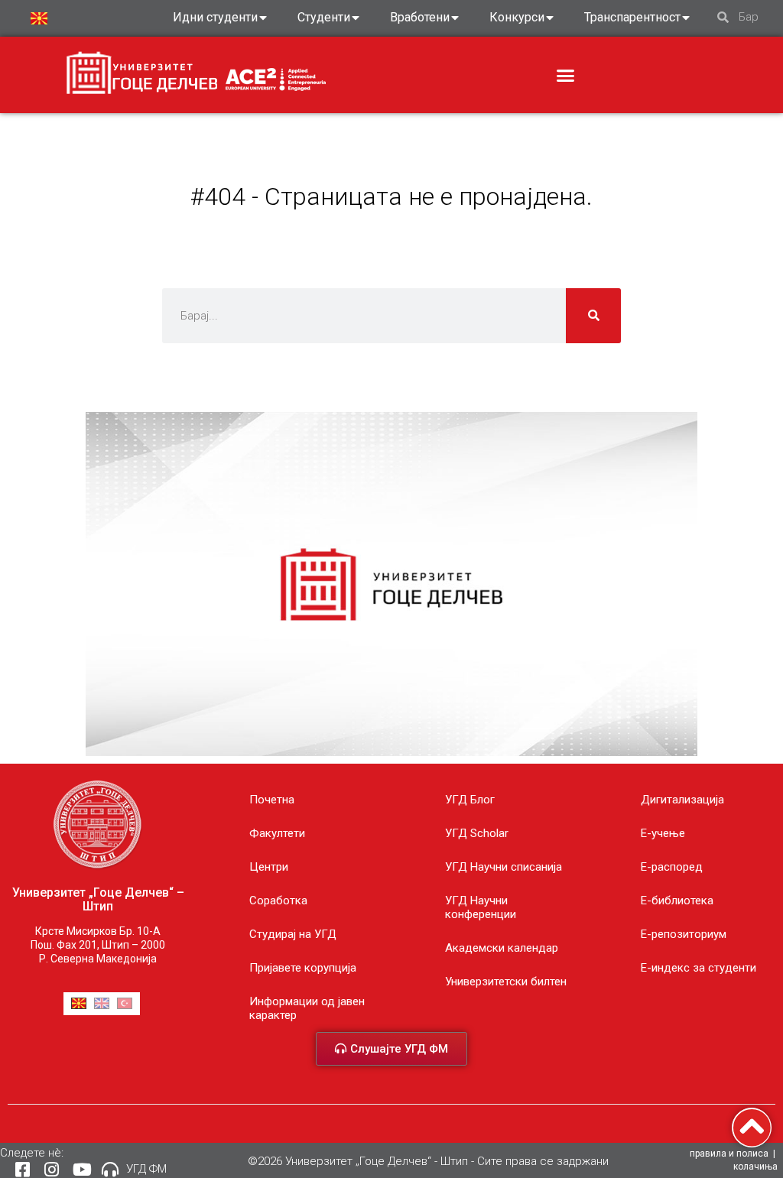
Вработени (420, 17)
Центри (268, 867)
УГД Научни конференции (480, 907)
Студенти (323, 17)
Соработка (278, 900)
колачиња (755, 1166)
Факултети (277, 833)
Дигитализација (682, 799)
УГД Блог (470, 799)
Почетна (271, 799)
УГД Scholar (476, 833)
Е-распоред (672, 867)
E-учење (663, 833)
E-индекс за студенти (698, 968)
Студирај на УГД (292, 934)
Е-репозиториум (683, 934)
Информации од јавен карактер (307, 1008)
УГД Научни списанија (503, 867)
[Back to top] (752, 1127)
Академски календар (501, 948)
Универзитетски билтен (506, 981)
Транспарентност (632, 17)
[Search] (593, 315)
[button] (565, 75)
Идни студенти (215, 17)
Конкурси (516, 17)
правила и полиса (729, 1153)
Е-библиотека (677, 900)
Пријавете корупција (302, 968)
